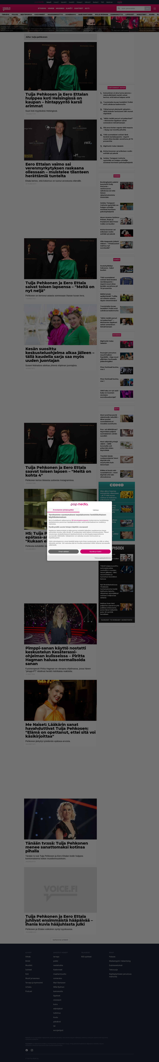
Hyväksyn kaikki (95, 551)
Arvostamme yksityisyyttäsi (63, 510)
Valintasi (96, 510)
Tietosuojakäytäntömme (103, 558)
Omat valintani (64, 551)
